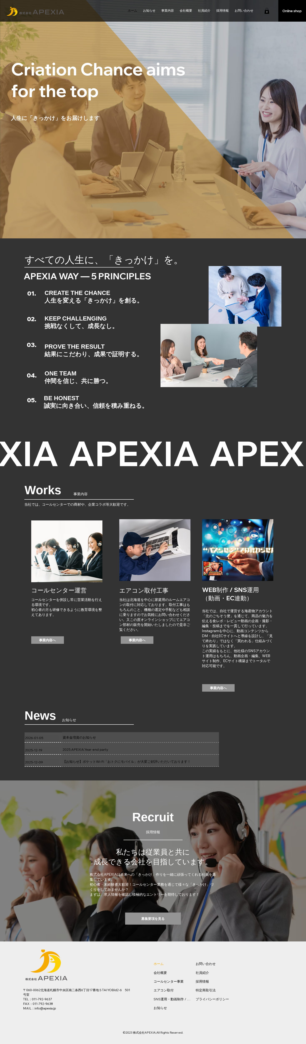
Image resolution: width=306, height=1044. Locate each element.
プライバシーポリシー (212, 999)
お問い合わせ (206, 964)
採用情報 (202, 981)
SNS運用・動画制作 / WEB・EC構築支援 (173, 999)
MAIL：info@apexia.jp (39, 1008)
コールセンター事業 (169, 981)
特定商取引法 (206, 990)
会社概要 (160, 973)
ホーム (159, 964)
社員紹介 (202, 973)
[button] (167, 11)
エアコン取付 (164, 990)
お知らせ (160, 1008)
